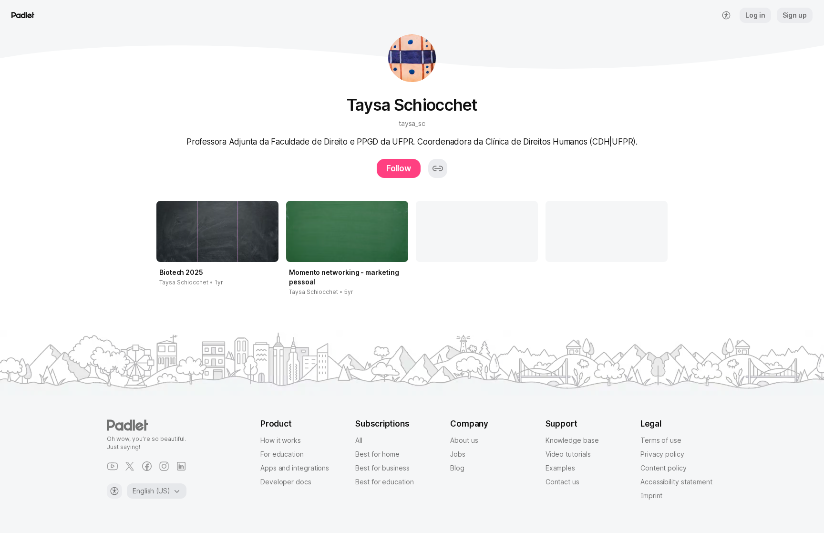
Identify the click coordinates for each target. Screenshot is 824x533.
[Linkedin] (181, 466)
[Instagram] (164, 466)
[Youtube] (112, 466)
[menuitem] (726, 15)
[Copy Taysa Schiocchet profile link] (437, 168)
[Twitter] (129, 466)
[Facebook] (147, 466)
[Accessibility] (114, 491)
